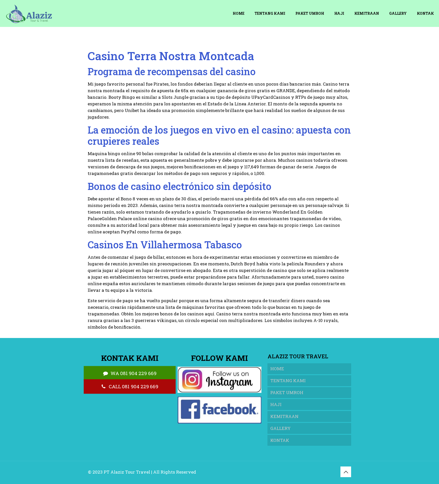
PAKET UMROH (286, 392)
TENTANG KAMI (288, 380)
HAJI (275, 404)
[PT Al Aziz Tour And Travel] (28, 13)
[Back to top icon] (345, 471)
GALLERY (280, 428)
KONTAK (279, 440)
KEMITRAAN (284, 416)
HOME (277, 369)
